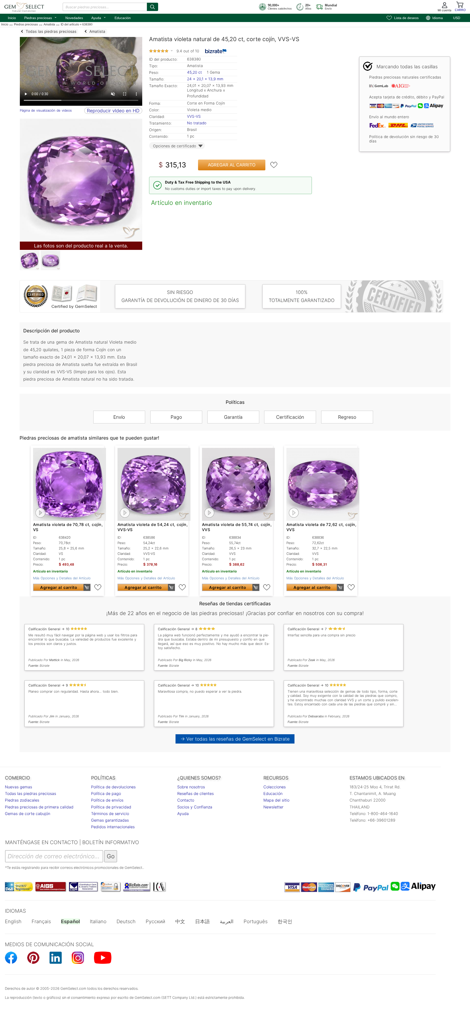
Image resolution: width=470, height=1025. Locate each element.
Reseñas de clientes (195, 793)
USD (456, 18)
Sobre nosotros (191, 786)
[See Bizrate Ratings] (216, 51)
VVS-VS (194, 116)
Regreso (347, 417)
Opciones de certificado (174, 146)
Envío (119, 417)
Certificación (290, 417)
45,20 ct (195, 72)
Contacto (185, 800)
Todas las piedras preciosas (30, 793)
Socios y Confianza (194, 806)
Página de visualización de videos (46, 110)
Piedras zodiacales (22, 800)
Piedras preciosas (40, 17)
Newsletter (273, 806)
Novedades (74, 18)
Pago (176, 417)
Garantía (233, 417)
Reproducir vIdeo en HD (113, 111)
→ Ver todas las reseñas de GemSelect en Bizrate (235, 739)
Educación (123, 18)
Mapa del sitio (276, 800)
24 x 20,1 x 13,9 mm (205, 79)
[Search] (152, 7)
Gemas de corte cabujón (27, 813)
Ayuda (98, 17)
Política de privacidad (111, 806)
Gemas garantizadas (110, 820)
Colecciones (274, 786)
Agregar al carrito (232, 164)
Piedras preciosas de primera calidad (39, 806)
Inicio (12, 18)
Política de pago (106, 793)
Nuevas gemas (18, 786)
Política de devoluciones (113, 786)
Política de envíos (107, 800)
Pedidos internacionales (113, 826)
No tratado (196, 123)
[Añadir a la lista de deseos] (274, 165)
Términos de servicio (110, 813)
